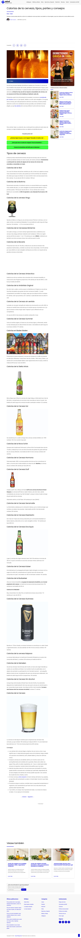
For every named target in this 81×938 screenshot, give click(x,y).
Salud (67, 2)
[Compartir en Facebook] (14, 45)
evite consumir (22, 777)
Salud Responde (18, 935)
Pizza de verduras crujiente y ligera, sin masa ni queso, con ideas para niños (14, 909)
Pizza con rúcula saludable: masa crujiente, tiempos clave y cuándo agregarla (14, 915)
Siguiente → (31, 796)
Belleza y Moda (36, 2)
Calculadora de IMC (74, 2)
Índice (11, 81)
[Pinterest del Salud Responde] (69, 923)
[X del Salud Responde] (66, 923)
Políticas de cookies (63, 911)
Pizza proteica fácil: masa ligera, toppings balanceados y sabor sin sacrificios (14, 903)
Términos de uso (62, 913)
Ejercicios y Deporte (49, 2)
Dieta (42, 2)
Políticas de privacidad (63, 908)
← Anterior (24, 796)
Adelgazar (28, 2)
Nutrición (57, 2)
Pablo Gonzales (13, 19)
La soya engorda (27, 908)
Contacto (61, 906)
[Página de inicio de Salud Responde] (6, 2)
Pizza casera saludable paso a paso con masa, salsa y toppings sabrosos (14, 921)
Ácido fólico (26, 902)
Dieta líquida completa (29, 904)
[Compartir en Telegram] (25, 45)
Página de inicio (62, 902)
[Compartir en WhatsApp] (21, 45)
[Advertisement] (40, 32)
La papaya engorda (28, 906)
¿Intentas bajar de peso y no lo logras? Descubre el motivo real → (27, 138)
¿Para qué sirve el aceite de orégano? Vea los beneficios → (27, 142)
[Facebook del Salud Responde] (60, 923)
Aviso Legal (61, 915)
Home (8, 13)
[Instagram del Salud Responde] (63, 923)
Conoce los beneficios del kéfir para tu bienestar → (27, 147)
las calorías (17, 106)
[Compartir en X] (17, 45)
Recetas (63, 2)
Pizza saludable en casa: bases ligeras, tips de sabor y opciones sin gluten (14, 926)
